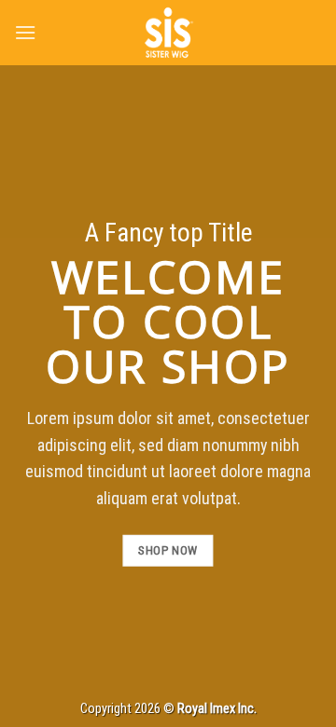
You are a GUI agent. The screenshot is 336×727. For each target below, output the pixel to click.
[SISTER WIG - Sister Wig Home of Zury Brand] (168, 32)
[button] (25, 32)
